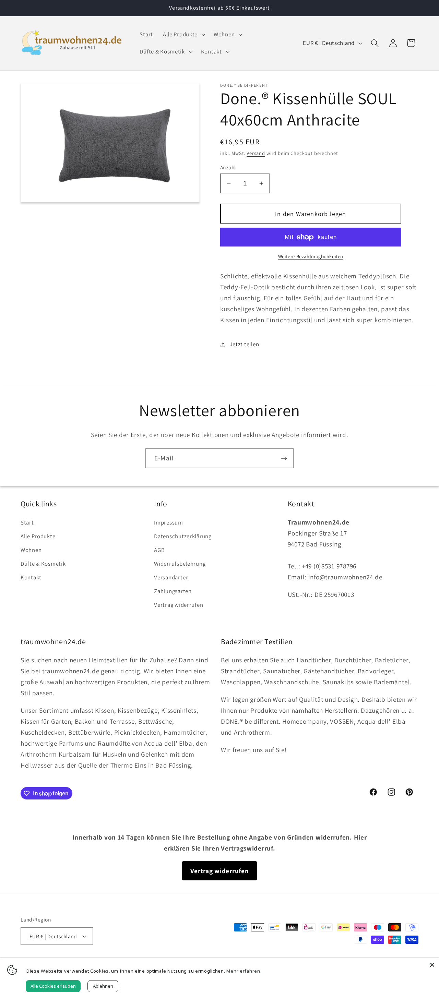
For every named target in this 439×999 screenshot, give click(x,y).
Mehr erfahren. (243, 971)
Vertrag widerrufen (178, 605)
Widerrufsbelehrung (179, 563)
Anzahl (228, 167)
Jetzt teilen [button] (244, 344)
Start (27, 522)
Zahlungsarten (172, 591)
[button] (183, 34)
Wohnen (31, 550)
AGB (159, 550)
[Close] (432, 964)
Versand (256, 153)
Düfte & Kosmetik (43, 563)
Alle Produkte (38, 536)
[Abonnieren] (284, 458)
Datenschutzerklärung (182, 536)
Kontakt (31, 577)
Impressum (168, 522)
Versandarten (171, 577)
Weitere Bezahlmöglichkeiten (310, 256)
